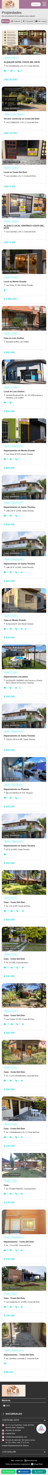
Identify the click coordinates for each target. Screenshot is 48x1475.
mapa (43, 21)
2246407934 (10, 1434)
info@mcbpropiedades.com (16, 1437)
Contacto (35, 4)
